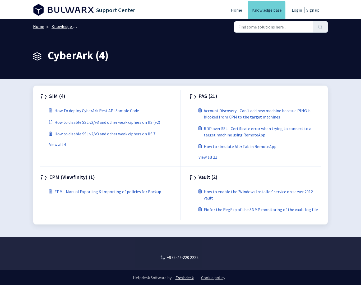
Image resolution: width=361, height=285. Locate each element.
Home (236, 10)
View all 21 (207, 157)
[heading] (109, 96)
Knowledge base (267, 10)
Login (297, 10)
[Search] (320, 27)
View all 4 (57, 144)
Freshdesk (184, 277)
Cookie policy (213, 277)
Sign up (313, 10)
